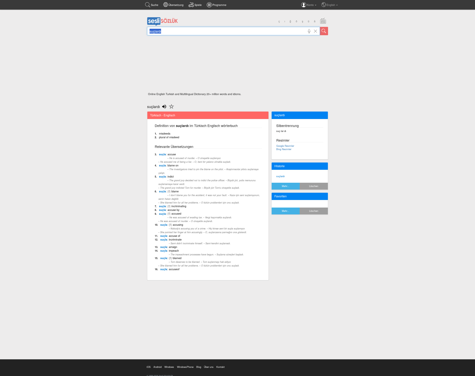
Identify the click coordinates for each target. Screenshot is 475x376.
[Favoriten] (170, 108)
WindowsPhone (185, 367)
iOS (149, 367)
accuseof (174, 269)
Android (157, 367)
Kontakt (220, 367)
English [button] (331, 5)
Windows (169, 367)
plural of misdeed (169, 137)
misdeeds (164, 133)
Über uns (209, 367)
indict (171, 176)
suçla (162, 154)
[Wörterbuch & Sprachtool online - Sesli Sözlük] (162, 25)
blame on (173, 165)
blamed (177, 258)
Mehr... (285, 186)
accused (176, 213)
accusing (178, 224)
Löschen (313, 186)
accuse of (174, 236)
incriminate (175, 239)
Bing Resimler (283, 149)
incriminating (178, 206)
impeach (174, 250)
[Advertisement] (237, 65)
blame (175, 191)
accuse (172, 154)
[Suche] (324, 31)
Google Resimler (285, 146)
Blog (198, 367)
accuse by (173, 210)
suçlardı (280, 176)
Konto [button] (311, 5)
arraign (173, 247)
